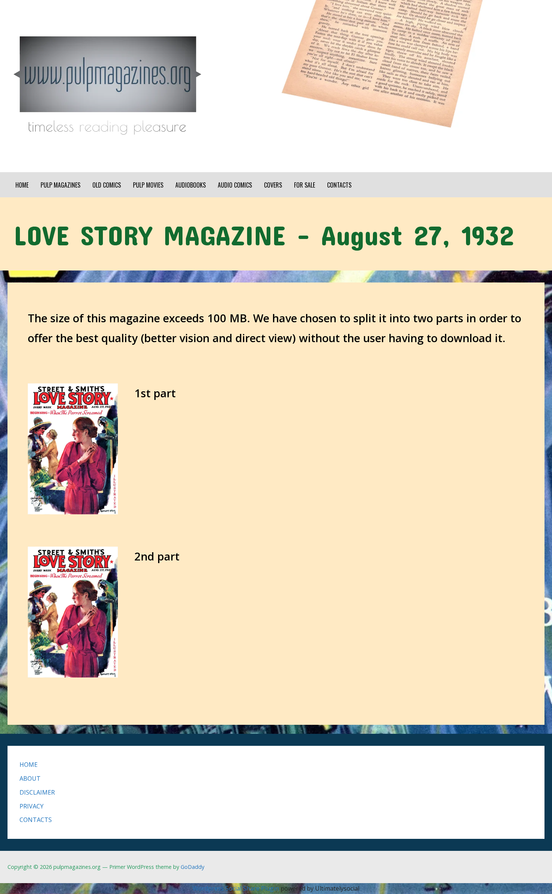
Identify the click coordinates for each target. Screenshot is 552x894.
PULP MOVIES (148, 184)
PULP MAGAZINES (60, 184)
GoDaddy (192, 866)
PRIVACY (32, 806)
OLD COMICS (106, 184)
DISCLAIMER (37, 792)
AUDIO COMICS (235, 184)
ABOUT (30, 778)
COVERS (273, 184)
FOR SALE (304, 184)
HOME (22, 184)
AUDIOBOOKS (190, 184)
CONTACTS (339, 184)
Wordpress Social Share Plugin (237, 888)
